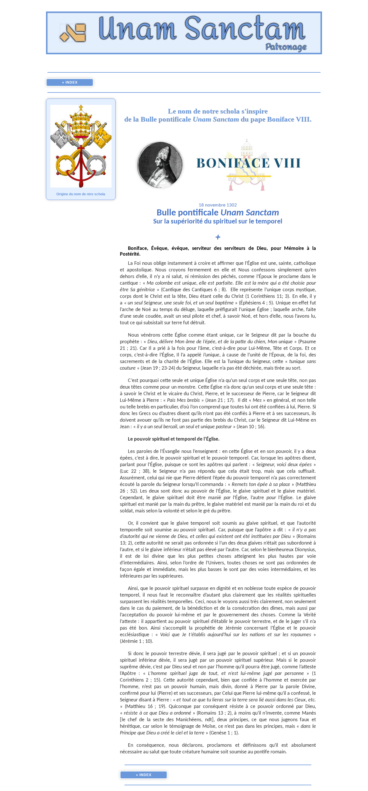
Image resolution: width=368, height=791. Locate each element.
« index (70, 82)
